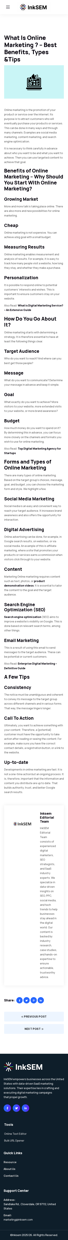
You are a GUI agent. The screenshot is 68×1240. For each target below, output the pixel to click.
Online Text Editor (15, 1134)
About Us (9, 1169)
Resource (10, 1162)
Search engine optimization (22, 617)
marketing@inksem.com (18, 1219)
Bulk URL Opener (14, 1140)
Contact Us (11, 1176)
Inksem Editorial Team (47, 817)
